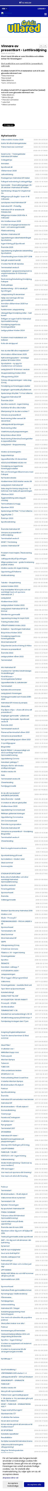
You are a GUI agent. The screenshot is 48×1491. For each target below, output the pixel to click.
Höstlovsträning (8, 575)
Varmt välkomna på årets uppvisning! (12, 1222)
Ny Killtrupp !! (6, 1358)
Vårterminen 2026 (9, 170)
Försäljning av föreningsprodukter (15, 386)
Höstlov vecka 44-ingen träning (14, 568)
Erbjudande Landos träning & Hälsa (16, 645)
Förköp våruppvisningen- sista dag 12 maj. (16, 381)
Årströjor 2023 (7, 518)
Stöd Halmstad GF (8, 642)
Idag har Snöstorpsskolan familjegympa (12, 1451)
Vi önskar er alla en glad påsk (14, 802)
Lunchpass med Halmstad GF (13, 202)
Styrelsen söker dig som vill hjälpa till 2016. (16, 1232)
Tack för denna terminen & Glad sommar (15, 1036)
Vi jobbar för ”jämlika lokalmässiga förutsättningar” (16, 672)
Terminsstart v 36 (8, 931)
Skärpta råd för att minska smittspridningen (12, 766)
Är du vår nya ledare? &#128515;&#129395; (10, 794)
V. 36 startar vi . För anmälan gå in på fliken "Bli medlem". (17, 1399)
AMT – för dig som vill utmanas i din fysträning (16, 1241)
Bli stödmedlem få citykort (12, 1085)
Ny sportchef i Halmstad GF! (13, 1208)
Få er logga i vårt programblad (14, 978)
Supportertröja (7, 455)
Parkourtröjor (7, 1260)
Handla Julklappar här (10, 1257)
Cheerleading (7, 782)
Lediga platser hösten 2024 (13, 330)
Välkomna (5, 981)
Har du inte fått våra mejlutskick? (15, 350)
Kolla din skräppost (9, 343)
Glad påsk (5, 706)
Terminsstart (6, 686)
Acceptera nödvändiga (12, 1484)
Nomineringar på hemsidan (13, 1330)
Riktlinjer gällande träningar (13, 813)
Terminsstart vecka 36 (10, 779)
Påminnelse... (7, 1297)
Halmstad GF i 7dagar (10, 1308)
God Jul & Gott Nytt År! (10, 1253)
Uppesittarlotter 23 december (14, 459)
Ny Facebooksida (8, 478)
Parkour (4, 1088)
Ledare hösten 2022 (9, 586)
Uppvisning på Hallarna (11, 571)
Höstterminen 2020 (9, 806)
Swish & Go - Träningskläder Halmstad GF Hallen (13, 155)
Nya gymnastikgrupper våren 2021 (16, 739)
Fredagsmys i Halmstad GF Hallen (15, 178)
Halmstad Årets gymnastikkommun (16, 1290)
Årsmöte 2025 (7, 247)
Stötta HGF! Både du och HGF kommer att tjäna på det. (17, 1274)
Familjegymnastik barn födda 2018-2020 (16, 698)
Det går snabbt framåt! (11, 260)
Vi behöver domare (9, 949)
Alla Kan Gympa (8, 1059)
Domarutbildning (8, 1110)
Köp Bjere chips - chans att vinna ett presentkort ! (16, 711)
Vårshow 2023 (7, 494)
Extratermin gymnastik (10, 614)
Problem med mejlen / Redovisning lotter (16, 554)
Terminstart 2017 (8, 1128)
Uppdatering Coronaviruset (13, 810)
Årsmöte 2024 (7, 400)
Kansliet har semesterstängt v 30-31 (16, 1014)
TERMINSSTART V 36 (9, 1010)
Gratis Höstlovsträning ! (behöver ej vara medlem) (16, 1164)
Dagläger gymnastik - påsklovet (15, 715)
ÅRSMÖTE (5, 963)
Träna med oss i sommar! (12, 147)
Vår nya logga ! (7, 1168)
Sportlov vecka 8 (8, 885)
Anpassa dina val (10, 1478)
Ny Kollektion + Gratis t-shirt (13, 859)
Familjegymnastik (8, 786)
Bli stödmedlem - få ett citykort (14, 1194)
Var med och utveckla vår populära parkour (16, 1318)
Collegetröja (6, 160)
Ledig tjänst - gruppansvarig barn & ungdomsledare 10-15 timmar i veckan (16, 273)
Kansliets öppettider (10, 1434)
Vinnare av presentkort (11, 415)
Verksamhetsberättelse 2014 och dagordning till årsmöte (15, 1335)
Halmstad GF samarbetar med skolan (17, 1099)
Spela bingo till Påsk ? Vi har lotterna (16, 511)
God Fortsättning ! (8, 1369)
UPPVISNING (6, 1270)
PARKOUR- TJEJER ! (9, 1152)
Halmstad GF (6, 1103)
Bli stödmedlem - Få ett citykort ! (15, 1106)
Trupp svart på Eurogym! (11, 1410)
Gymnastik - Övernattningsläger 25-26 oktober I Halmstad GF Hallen (16, 186)
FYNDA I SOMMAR (8, 1212)
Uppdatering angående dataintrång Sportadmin (17, 251)
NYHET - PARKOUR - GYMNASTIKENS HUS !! (16, 1405)
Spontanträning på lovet (11, 855)
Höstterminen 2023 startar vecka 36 (16, 481)
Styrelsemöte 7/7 (8, 1413)
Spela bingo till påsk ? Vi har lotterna (16, 393)
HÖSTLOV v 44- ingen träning (13, 1155)
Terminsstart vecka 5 (10, 267)
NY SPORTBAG (7, 1430)
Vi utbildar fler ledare (10, 1417)
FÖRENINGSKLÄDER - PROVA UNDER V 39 (16, 922)
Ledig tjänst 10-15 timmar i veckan (15, 369)
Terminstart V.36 (8, 1201)
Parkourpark (6, 1056)
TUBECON (5, 1067)
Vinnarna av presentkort (11, 736)
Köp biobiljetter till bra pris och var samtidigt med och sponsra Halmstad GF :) (15, 592)
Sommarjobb (7, 866)
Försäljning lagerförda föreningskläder (10, 637)
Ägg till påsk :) (7, 514)
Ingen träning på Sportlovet (13, 243)
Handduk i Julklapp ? (10, 967)
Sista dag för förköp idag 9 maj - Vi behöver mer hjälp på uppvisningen (16, 489)
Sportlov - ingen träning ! (11, 1340)
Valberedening (7, 1159)
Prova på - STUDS (8, 1003)
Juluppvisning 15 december (13, 294)
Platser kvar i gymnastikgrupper (15, 1395)
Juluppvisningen (8, 974)
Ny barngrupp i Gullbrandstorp (14, 1293)
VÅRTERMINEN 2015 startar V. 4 (14, 1373)
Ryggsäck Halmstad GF (11, 397)
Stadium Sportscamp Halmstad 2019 (16, 910)
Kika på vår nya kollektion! (12, 1391)
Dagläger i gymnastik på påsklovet (16, 389)
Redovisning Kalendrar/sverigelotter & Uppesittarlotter (17, 439)
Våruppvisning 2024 (9, 376)
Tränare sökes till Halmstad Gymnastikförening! (13, 1216)
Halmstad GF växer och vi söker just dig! (16, 1265)
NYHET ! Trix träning (9, 542)
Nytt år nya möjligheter (11, 1249)
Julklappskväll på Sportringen (14, 558)
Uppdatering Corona (10, 758)
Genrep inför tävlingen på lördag (15, 1145)
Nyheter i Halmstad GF (10, 234)
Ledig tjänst (6, 598)
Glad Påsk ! (6, 1045)
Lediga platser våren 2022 (12, 656)
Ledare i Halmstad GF (10, 545)
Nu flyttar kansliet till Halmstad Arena (16, 1441)
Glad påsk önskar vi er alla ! (13, 1323)
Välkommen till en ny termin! (13, 1197)
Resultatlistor (6, 1437)
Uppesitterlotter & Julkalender (14, 682)
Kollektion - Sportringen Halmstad (15, 629)
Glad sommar (7, 862)
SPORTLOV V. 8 (7, 1074)
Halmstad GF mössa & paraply (14, 702)
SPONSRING (6, 1132)
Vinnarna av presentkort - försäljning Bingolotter (17, 832)
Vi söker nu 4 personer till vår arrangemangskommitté (13, 1350)
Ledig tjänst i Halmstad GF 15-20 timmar (14, 609)
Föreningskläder (8, 889)
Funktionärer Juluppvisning (12, 309)
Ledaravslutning (8, 1304)
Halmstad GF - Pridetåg (11, 206)
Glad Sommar (7, 934)
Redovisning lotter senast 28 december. (13, 419)
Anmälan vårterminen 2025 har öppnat (14, 304)
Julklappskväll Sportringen (12, 424)
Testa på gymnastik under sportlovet (17, 1236)
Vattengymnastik (8, 899)
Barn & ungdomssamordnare (14, 848)
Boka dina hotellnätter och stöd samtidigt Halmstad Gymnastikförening (14, 879)
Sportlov (4, 959)
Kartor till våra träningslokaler (13, 143)
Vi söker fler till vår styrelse (12, 264)
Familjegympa (7, 1301)
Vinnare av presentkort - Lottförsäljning (24, 48)
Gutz (3, 775)
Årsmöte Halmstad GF (10, 529)
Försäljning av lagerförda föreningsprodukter (12, 467)
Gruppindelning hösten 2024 (13, 373)
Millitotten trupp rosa (10, 1052)
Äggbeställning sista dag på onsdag (13, 499)
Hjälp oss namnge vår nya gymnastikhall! (12, 299)
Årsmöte (5, 896)
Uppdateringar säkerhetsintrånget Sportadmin (16, 238)
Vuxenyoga (6, 1114)
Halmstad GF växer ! (9, 1135)
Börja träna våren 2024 (11, 435)
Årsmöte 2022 (7, 653)
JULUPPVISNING (7, 1148)
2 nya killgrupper (8, 743)
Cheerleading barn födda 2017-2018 (16, 256)
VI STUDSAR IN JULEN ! (10, 970)
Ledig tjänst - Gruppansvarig (13, 444)
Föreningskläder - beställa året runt (16, 985)
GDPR (3, 941)
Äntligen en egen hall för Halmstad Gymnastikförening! (16, 319)
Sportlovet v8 (6, 167)
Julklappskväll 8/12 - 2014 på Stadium (17, 1377)
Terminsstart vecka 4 (10, 837)
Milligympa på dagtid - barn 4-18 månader (15, 197)
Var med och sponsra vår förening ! (16, 1172)
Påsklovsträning (8, 230)
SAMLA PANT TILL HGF (9, 996)
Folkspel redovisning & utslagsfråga (16, 181)
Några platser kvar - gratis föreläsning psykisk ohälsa (17, 563)
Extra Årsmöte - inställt (10, 799)
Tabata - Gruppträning (11, 582)
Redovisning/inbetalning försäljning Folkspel (16, 280)
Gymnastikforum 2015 (10, 1279)
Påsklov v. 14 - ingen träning (13, 952)
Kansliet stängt (7, 992)
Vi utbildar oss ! (7, 1048)
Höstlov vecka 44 (8, 771)
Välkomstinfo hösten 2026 (12, 139)
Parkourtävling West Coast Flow (14, 1077)
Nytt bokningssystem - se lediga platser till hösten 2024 (15, 358)
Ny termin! (5, 1246)
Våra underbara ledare (11, 1070)
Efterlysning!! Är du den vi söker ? (15, 411)
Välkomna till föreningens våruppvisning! (12, 1445)
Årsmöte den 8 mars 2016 (12, 1227)
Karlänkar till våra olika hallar (13, 407)
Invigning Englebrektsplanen (13, 1032)
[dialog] (24, 1472)
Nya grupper (6, 1124)
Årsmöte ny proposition (11, 824)
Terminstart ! (6, 1190)
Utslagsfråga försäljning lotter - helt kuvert (16, 314)
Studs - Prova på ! (8, 918)
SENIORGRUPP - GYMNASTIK (12, 1380)
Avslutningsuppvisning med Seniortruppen (13, 1312)
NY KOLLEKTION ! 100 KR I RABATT (14, 999)
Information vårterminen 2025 (14, 354)
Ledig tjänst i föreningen (11, 693)
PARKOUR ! (5, 1384)
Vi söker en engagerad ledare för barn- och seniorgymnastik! (15, 225)
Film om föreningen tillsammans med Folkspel (17, 473)
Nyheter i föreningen (10, 1205)
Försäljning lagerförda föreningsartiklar (10, 325)
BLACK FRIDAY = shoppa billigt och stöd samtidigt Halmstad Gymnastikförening (15, 752)
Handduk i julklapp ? (9, 762)
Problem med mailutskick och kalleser (14, 338)
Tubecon (5, 1063)
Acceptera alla (34, 1484)
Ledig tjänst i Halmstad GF (12, 485)
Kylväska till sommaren (11, 689)
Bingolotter (6, 747)
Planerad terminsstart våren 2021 (15, 732)
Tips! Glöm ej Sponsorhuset (13, 988)
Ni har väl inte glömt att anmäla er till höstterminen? (16, 1425)
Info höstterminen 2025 (11, 221)
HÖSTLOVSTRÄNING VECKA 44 (13, 462)
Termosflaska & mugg (10, 503)
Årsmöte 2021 (7, 725)
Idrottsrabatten (7, 1007)
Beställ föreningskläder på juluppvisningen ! (12, 1140)
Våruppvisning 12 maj (10, 945)
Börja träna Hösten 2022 (11, 632)
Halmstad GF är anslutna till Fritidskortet (12, 210)
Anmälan (5, 163)
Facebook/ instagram (10, 1117)
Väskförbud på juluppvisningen (14, 431)
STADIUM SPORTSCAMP (11, 873)
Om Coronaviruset (9, 820)
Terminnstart (6, 660)
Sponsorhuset (7, 892)
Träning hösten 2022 (10, 622)
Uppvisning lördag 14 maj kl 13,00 (15, 618)
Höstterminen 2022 (9, 601)
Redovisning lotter (9, 428)
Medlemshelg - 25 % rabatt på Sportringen (14, 289)
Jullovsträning (7, 174)
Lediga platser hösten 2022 (13, 605)
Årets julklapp (7, 285)
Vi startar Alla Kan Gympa (12, 1081)
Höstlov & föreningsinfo (11, 452)
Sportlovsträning (8, 522)
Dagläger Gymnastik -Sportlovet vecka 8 (15, 720)
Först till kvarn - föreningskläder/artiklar (11, 677)
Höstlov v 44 (6, 914)
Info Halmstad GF (8, 667)
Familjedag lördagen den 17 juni (14, 1021)
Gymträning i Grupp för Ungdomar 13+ (16, 192)
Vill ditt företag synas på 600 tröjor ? (16, 1017)
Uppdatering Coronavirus (12, 817)
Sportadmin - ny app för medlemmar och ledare (11, 364)
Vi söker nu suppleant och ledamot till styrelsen (16, 1344)
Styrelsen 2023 (7, 507)
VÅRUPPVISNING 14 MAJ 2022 (13, 625)
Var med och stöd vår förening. (14, 1176)
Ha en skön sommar (10, 1421)
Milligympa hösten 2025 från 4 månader (14, 216)
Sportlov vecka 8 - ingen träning (15, 404)
